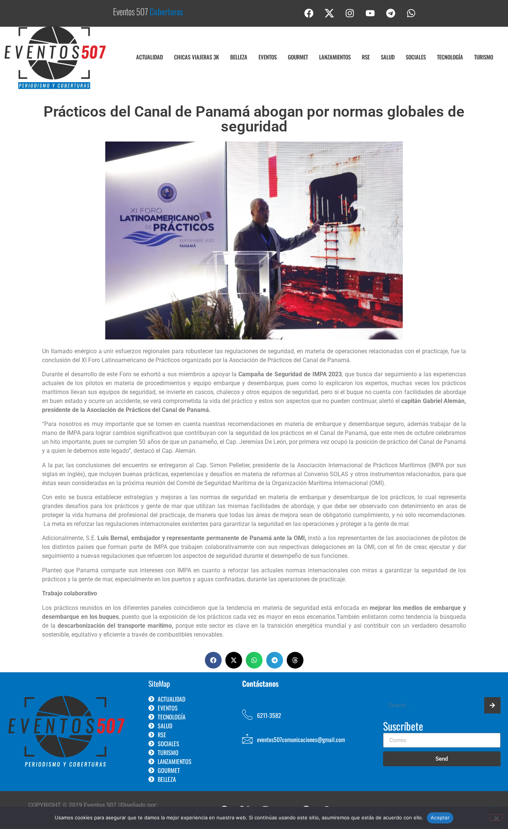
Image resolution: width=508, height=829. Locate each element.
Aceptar (440, 817)
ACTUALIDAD (149, 57)
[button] (213, 660)
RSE (366, 57)
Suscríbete (403, 727)
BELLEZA (238, 57)
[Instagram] (350, 13)
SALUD (388, 57)
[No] (496, 817)
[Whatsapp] (411, 13)
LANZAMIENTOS (335, 57)
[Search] (492, 705)
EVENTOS (267, 57)
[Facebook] (309, 13)
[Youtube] (370, 13)
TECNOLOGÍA (450, 57)
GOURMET (298, 57)
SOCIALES (416, 57)
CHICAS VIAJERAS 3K (196, 57)
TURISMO (483, 57)
